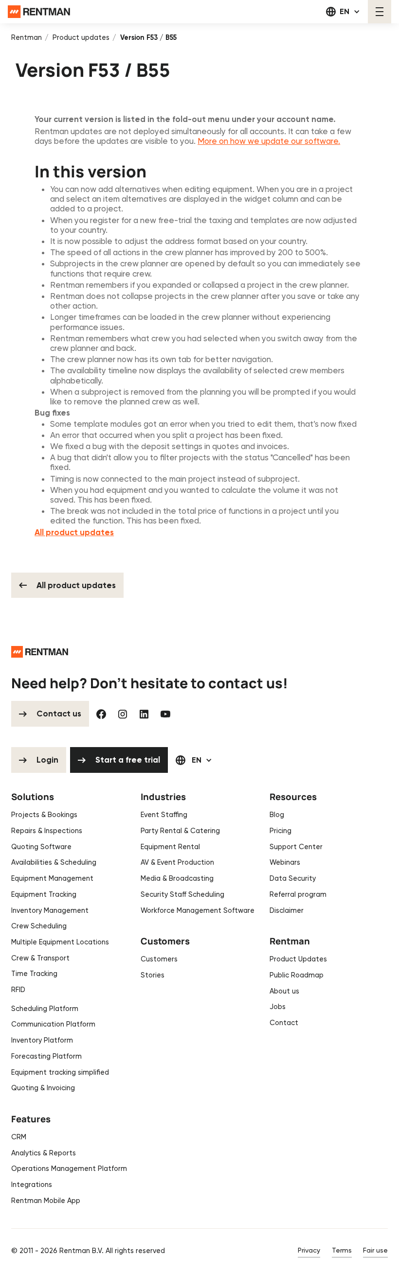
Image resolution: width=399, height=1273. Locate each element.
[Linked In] (144, 714)
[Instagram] (122, 714)
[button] (343, 11)
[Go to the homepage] (39, 652)
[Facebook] (101, 714)
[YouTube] (165, 714)
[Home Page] (39, 11)
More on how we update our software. (269, 141)
